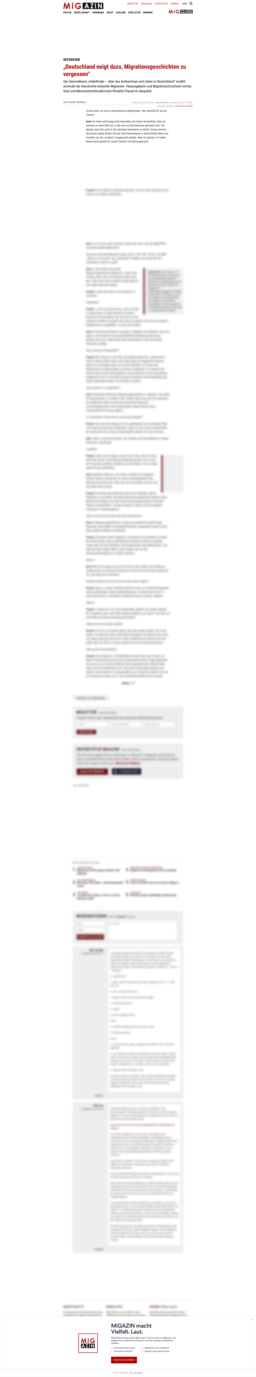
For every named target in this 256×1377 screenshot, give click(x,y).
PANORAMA (98, 12)
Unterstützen (161, 4)
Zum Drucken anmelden (184, 106)
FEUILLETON (134, 12)
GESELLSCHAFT (82, 12)
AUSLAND (121, 12)
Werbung (175, 4)
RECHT (110, 12)
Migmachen (146, 4)
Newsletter (132, 4)
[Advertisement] (128, 35)
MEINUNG (148, 12)
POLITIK (67, 12)
